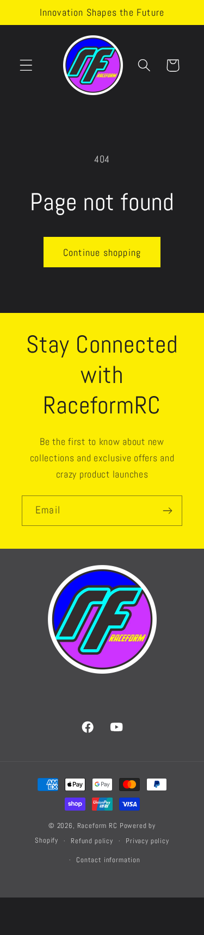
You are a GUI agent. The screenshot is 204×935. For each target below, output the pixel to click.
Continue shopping (102, 252)
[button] (26, 65)
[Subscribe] (167, 510)
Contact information (108, 859)
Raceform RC (97, 825)
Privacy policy (147, 840)
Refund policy (92, 840)
